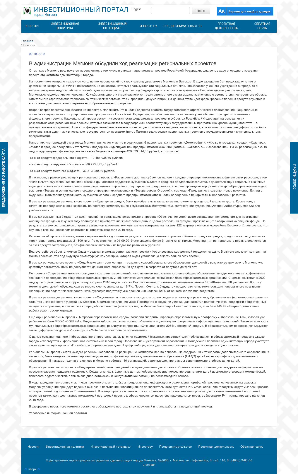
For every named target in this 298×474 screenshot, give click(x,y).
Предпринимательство (183, 26)
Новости (32, 26)
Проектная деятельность (226, 26)
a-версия (149, 464)
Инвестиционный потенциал (112, 26)
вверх (32, 469)
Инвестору (148, 26)
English (137, 9)
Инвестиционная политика (65, 26)
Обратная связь (262, 26)
